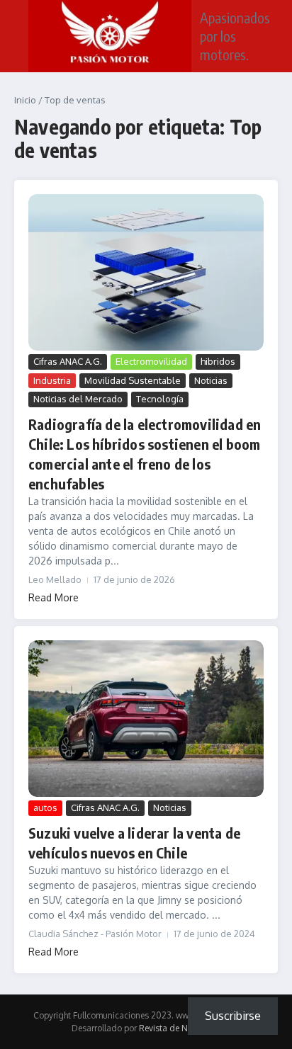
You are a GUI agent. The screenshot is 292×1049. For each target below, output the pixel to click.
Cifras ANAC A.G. (67, 361)
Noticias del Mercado (78, 398)
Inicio (25, 100)
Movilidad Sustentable (132, 380)
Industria (52, 380)
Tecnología (160, 398)
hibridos (218, 361)
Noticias (211, 380)
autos (45, 807)
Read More (53, 597)
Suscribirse (233, 1016)
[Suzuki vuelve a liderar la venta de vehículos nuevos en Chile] (146, 718)
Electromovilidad (151, 361)
